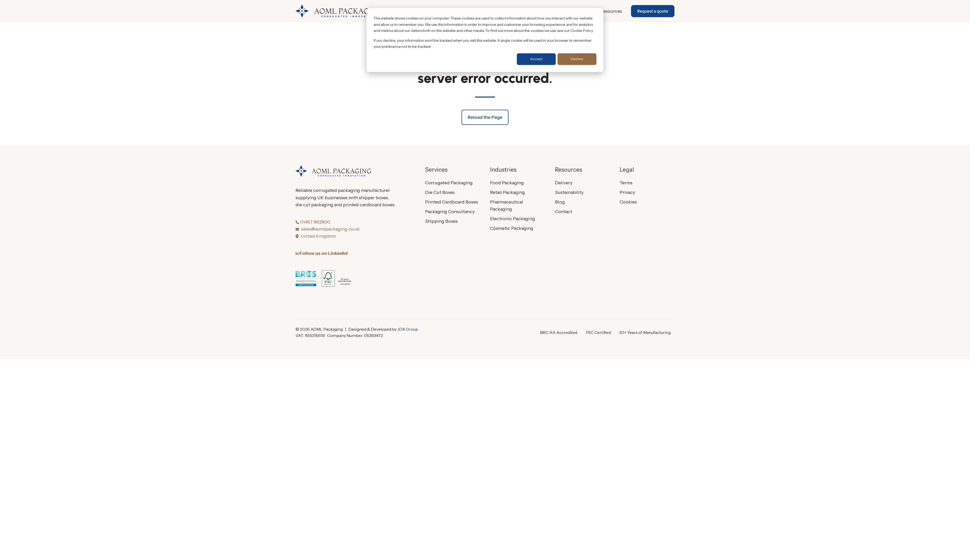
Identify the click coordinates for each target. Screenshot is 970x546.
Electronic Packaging (512, 218)
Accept (536, 59)
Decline (577, 59)
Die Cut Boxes (440, 192)
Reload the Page (485, 117)
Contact (563, 211)
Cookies (628, 202)
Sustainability (569, 192)
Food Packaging (507, 183)
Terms (626, 183)
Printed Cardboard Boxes (451, 202)
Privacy (627, 192)
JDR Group (407, 329)
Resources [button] (611, 11)
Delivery (563, 183)
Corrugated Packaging (449, 183)
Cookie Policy (581, 30)
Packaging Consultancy (450, 211)
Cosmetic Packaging (511, 228)
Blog (560, 202)
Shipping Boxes (441, 221)
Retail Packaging (507, 192)
